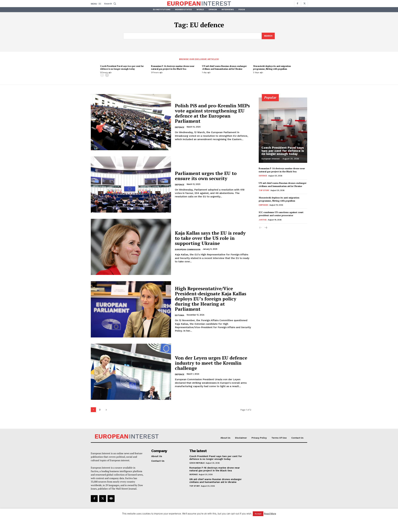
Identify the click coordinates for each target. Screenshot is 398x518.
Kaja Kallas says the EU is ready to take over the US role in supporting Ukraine (210, 238)
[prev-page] (102, 75)
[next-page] (107, 75)
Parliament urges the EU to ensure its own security (206, 175)
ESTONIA (179, 315)
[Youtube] (111, 498)
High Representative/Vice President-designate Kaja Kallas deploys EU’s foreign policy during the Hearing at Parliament (210, 298)
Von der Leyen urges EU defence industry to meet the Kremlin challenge (211, 363)
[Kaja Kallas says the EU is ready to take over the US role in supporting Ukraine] (131, 247)
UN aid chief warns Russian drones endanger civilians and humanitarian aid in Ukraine (224, 67)
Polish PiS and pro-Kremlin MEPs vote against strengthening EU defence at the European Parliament (212, 113)
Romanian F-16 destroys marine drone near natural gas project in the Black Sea (172, 67)
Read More (270, 513)
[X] (304, 3)
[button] (110, 3)
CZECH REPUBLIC (197, 463)
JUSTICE (263, 220)
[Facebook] (297, 3)
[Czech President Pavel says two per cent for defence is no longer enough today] (283, 130)
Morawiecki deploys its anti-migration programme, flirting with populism (272, 67)
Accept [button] (258, 513)
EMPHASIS (263, 205)
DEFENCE (179, 127)
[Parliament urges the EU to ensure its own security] (131, 184)
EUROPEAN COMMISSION (187, 249)
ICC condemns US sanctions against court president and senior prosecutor (281, 214)
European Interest (270, 159)
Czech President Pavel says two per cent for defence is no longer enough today (122, 67)
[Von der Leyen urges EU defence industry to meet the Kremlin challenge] (131, 372)
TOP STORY (264, 190)
